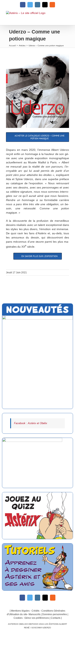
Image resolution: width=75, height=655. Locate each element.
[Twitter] (30, 598)
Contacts (55, 618)
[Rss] (52, 598)
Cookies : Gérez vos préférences (31, 618)
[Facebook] (22, 598)
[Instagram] (37, 598)
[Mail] (45, 598)
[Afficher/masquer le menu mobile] (66, 18)
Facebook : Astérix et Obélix (30, 423)
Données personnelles (54, 614)
